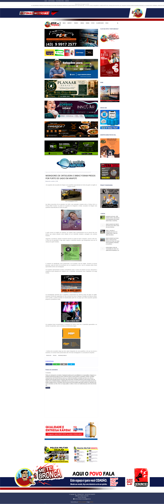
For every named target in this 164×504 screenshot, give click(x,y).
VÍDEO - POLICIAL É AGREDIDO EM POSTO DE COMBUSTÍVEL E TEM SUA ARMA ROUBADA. (111, 232)
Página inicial (48, 172)
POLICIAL (55, 355)
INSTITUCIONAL (51, 0)
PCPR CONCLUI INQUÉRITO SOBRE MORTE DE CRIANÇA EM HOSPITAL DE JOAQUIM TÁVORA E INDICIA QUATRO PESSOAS (77, 5)
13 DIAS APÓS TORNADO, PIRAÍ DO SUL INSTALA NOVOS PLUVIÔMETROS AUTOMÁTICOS (128, 5)
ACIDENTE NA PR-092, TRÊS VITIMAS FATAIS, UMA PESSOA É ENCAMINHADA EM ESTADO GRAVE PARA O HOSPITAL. (112, 218)
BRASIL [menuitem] (82, 23)
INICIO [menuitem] (64, 23)
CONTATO (67, 0)
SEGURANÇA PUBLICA (62, 355)
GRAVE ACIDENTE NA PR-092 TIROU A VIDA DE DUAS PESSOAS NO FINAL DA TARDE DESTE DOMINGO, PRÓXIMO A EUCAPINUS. (112, 241)
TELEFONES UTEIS (60, 0)
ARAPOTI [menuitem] (69, 23)
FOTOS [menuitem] (92, 23)
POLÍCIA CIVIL (53, 172)
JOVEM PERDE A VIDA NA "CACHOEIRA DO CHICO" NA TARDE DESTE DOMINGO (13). (112, 249)
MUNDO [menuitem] (87, 23)
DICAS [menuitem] (107, 23)
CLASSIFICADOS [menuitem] (100, 23)
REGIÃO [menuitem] (76, 23)
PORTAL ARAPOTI (82, 502)
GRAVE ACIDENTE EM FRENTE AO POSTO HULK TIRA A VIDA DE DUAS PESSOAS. (112, 226)
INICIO (46, 0)
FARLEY (91, 502)
